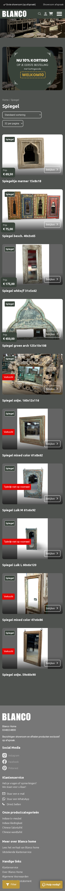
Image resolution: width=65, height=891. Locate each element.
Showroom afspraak (53, 4)
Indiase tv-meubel (11, 818)
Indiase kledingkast (12, 823)
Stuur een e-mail (15, 793)
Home (5, 99)
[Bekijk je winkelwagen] (51, 14)
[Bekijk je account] (45, 14)
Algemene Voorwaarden (15, 876)
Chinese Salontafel (12, 827)
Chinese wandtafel (12, 832)
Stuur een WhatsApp (18, 799)
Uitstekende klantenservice (16, 852)
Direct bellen (14, 804)
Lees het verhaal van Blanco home (20, 847)
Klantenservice (10, 867)
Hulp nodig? (53, 884)
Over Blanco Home (12, 872)
